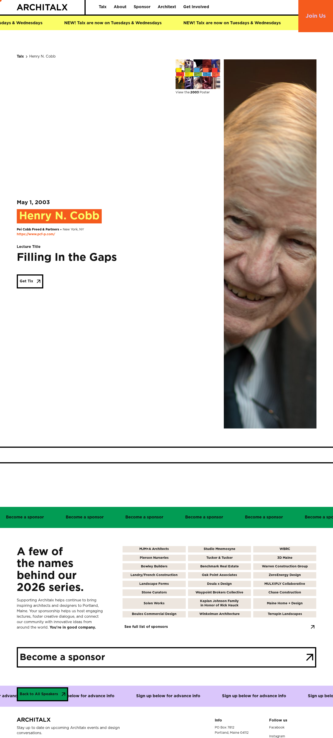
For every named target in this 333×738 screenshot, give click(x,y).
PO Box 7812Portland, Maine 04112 (232, 730)
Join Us (316, 16)
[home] (51, 7)
